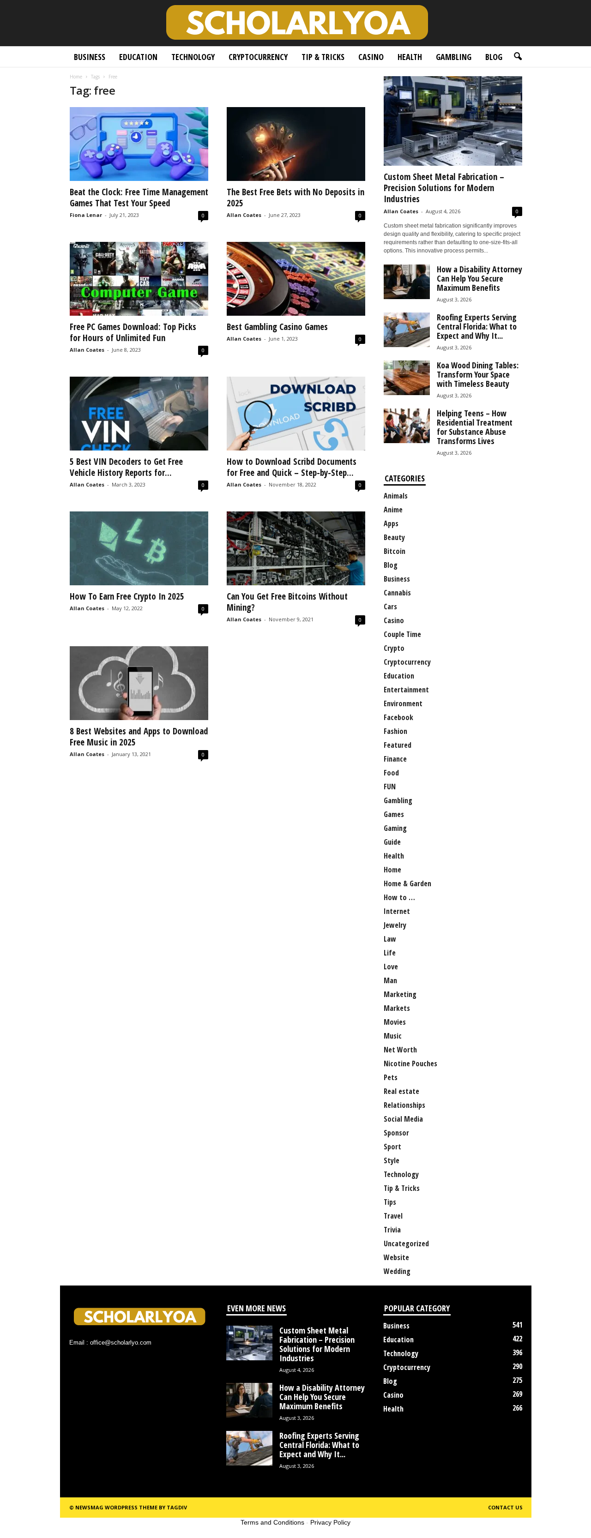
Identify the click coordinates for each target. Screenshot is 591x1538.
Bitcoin (394, 551)
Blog (493, 56)
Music (393, 1036)
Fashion (395, 731)
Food (391, 773)
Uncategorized (406, 1243)
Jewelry (395, 925)
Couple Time (402, 634)
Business (89, 56)
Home (76, 76)
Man (390, 980)
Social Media (403, 1119)
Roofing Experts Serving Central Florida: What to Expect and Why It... (477, 326)
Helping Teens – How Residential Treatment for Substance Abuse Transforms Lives (475, 427)
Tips (390, 1202)
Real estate (401, 1091)
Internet (397, 911)
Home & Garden (407, 883)
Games (394, 814)
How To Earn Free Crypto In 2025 (127, 596)
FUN (390, 786)
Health (410, 56)
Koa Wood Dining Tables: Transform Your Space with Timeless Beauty (478, 374)
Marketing (400, 994)
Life (390, 953)
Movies (395, 1022)
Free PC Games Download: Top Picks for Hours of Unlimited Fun (133, 332)
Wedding (397, 1271)
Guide (392, 842)
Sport (392, 1146)
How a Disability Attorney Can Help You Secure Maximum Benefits (479, 278)
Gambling (453, 56)
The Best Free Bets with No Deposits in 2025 (295, 197)
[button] (517, 57)
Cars (390, 606)
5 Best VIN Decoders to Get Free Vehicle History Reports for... (126, 467)
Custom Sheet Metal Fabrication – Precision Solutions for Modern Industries (444, 188)
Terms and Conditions (272, 1522)
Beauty (394, 537)
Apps (391, 523)
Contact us (505, 1507)
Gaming (395, 828)
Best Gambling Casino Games (277, 327)
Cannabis (397, 593)
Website (396, 1257)
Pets (391, 1077)
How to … (399, 897)
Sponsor (396, 1133)
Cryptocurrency (258, 56)
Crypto (394, 648)
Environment (403, 703)
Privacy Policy (330, 1522)
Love (391, 966)
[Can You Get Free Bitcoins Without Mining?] (296, 548)
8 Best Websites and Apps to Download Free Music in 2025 (139, 736)
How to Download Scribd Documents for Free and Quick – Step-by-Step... (291, 467)
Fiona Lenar (86, 214)
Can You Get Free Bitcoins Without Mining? (287, 601)
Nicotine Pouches (410, 1063)
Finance (395, 759)
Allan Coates (244, 214)
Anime (393, 510)
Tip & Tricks (323, 56)
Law (390, 939)
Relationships (404, 1105)
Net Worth (400, 1050)
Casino (371, 56)
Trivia (392, 1230)
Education (138, 56)
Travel (393, 1216)
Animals (396, 496)
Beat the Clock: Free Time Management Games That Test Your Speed (139, 197)
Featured (397, 745)
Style (391, 1160)
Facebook (398, 717)
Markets (397, 1008)
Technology (193, 56)
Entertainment (406, 690)
